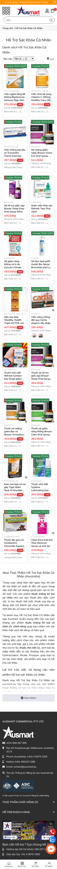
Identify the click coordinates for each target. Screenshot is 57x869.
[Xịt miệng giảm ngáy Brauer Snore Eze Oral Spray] (42, 132)
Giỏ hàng (35, 866)
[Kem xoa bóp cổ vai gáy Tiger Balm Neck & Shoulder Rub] (15, 466)
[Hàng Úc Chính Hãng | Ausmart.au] (28, 10)
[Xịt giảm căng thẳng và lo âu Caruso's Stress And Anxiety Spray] (15, 243)
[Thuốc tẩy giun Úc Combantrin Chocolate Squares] (15, 522)
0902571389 (28, 761)
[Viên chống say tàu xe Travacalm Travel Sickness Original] (15, 132)
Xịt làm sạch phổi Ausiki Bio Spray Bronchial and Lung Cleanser (42, 266)
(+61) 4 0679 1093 (37, 756)
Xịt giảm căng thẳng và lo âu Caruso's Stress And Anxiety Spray (14, 267)
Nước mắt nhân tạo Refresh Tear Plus (41, 208)
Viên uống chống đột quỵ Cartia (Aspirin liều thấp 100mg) (40, 321)
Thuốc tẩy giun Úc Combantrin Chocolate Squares (14, 544)
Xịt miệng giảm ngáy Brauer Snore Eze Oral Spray (41, 154)
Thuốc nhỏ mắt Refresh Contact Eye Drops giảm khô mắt (13, 377)
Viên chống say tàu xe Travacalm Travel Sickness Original (14, 154)
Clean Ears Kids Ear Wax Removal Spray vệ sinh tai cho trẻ (42, 544)
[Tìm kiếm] (51, 20)
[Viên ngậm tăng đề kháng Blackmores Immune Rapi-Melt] (15, 76)
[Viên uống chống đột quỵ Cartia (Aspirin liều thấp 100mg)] (42, 299)
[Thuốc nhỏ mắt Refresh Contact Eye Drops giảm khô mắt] (15, 355)
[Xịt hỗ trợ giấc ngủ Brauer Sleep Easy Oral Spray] (15, 188)
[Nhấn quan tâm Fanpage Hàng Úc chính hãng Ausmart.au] (28, 830)
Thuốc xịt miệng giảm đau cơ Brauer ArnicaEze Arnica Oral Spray (14, 434)
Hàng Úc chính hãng (40, 795)
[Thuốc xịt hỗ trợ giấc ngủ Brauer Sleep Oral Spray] (42, 355)
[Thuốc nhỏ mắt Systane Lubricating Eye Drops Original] (42, 466)
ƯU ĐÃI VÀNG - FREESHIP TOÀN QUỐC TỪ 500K (26, 2)
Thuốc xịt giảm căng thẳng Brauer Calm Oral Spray (41, 433)
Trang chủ (8, 866)
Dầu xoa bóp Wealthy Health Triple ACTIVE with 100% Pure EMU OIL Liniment (14, 323)
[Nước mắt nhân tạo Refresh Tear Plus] (42, 188)
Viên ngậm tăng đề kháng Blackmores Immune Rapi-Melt (14, 99)
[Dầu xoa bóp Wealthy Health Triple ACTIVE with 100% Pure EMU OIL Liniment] (15, 299)
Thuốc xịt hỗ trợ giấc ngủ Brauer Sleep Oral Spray (40, 377)
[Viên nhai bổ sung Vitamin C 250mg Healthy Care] (42, 76)
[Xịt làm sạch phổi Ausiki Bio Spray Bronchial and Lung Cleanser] (42, 243)
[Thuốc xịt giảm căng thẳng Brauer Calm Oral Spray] (42, 411)
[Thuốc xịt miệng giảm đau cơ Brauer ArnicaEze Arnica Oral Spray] (15, 411)
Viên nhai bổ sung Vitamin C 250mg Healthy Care (41, 99)
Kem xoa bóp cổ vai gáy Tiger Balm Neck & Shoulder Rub (15, 489)
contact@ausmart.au (25, 766)
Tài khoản (49, 866)
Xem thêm (30, 697)
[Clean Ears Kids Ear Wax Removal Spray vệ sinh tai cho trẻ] (42, 522)
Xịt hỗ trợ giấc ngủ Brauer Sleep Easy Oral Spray (14, 208)
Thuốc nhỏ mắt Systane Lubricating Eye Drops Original (39, 490)
